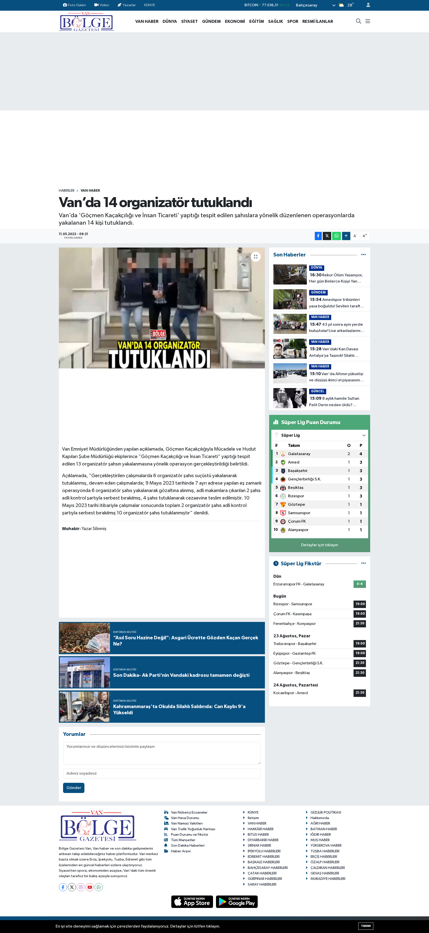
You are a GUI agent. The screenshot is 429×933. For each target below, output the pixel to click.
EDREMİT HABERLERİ (264, 857)
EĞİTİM (256, 21)
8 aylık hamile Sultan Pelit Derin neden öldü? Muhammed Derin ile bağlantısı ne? (334, 402)
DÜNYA (170, 21)
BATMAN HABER (324, 829)
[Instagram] (81, 887)
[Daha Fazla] (346, 236)
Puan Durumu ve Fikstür (189, 834)
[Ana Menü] (367, 21)
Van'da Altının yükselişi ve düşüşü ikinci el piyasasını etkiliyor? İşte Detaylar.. (336, 378)
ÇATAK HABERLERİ (262, 873)
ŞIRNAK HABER (259, 845)
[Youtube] (90, 887)
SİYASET (189, 21)
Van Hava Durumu (185, 818)
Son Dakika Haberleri (188, 845)
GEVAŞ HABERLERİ (325, 873)
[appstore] (192, 901)
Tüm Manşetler (183, 840)
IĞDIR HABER (321, 834)
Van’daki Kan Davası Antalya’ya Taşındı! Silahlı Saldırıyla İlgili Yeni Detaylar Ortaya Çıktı (334, 353)
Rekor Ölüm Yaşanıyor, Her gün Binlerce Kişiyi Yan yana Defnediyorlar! (336, 279)
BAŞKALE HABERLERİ (264, 862)
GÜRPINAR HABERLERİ (265, 879)
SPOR (292, 21)
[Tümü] (363, 255)
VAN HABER (146, 21)
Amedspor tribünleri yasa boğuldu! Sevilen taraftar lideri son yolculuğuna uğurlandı (336, 303)
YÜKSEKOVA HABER (326, 845)
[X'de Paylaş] (327, 236)
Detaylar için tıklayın (319, 545)
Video (104, 5)
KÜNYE (149, 5)
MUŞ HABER (320, 840)
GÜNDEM (211, 21)
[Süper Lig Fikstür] (363, 564)
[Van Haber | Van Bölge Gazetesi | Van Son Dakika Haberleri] (86, 21)
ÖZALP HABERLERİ (325, 862)
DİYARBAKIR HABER (263, 840)
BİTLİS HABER (258, 834)
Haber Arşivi (181, 851)
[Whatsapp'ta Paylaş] (336, 236)
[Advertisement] (214, 71)
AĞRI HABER (320, 823)
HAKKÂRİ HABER (261, 829)
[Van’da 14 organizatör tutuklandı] (162, 308)
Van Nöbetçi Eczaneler (189, 812)
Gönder (74, 788)
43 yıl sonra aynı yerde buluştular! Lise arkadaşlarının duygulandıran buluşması (336, 328)
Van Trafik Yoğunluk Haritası (193, 829)
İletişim (253, 818)
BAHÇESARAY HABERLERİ (268, 868)
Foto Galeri (77, 5)
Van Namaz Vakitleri (187, 823)
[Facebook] (63, 887)
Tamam (366, 926)
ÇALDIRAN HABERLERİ (328, 868)
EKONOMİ (235, 21)
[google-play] (237, 901)
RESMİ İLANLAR (317, 21)
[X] (72, 887)
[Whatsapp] (99, 887)
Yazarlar (129, 5)
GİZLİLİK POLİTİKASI (326, 812)
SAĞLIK (275, 21)
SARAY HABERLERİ (262, 884)
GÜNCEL (317, 391)
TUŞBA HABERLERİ (325, 851)
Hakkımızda (320, 818)
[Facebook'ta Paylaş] (318, 236)
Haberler (66, 190)
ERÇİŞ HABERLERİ (324, 857)
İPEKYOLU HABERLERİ (264, 851)
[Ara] (358, 21)
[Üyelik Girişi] (366, 5)
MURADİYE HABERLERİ (328, 879)
